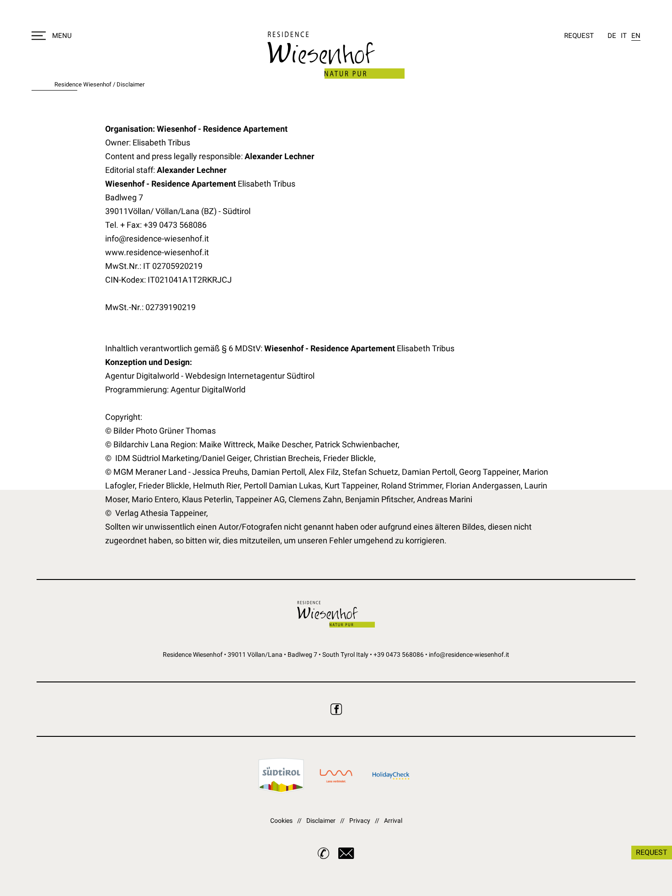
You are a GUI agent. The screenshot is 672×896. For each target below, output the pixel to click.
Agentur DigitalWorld (208, 389)
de (612, 36)
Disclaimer (321, 820)
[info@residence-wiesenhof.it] (346, 853)
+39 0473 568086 (398, 654)
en (635, 36)
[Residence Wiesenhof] (336, 55)
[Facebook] (336, 709)
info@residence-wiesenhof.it (469, 654)
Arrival (393, 820)
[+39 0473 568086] (323, 853)
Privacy (359, 820)
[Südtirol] (281, 776)
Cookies (281, 820)
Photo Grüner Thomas (176, 430)
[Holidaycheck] (391, 775)
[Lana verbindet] (336, 775)
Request (579, 36)
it (624, 36)
